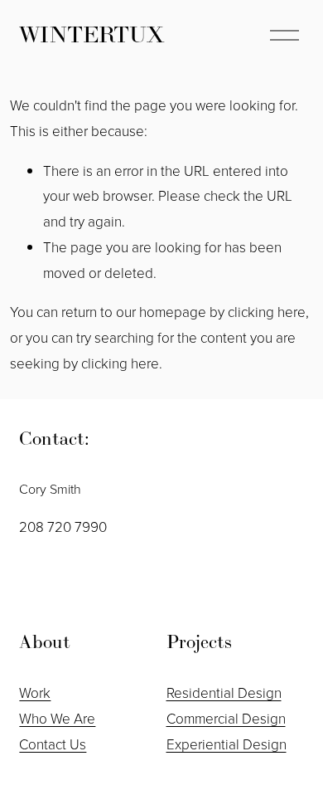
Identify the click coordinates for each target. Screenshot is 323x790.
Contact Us (52, 743)
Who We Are (57, 718)
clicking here (267, 311)
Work (35, 692)
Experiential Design (226, 743)
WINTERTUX (92, 34)
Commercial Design (226, 718)
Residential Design (224, 692)
